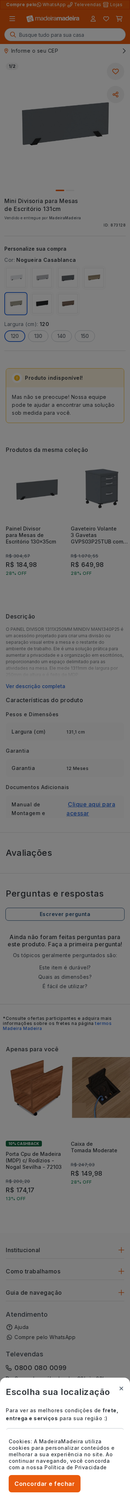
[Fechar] (121, 1388)
